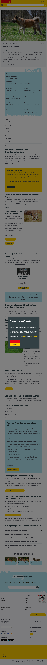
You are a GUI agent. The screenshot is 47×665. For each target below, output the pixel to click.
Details (26, 341)
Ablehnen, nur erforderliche (15, 341)
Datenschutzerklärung (33, 336)
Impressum (24, 336)
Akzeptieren (15, 344)
